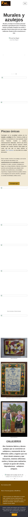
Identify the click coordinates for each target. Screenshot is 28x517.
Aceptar (14, 514)
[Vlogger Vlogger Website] (5, 3)
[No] (26, 511)
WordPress (18, 490)
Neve (2, 490)
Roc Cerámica (9, 150)
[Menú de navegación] (25, 3)
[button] (3, 55)
